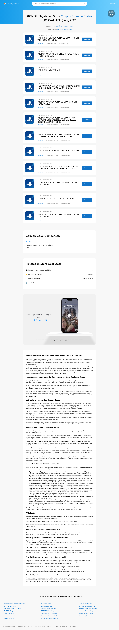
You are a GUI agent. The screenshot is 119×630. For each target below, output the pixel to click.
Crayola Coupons (8, 618)
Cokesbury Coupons (85, 616)
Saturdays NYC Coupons (49, 613)
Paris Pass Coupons (9, 606)
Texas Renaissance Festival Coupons (14, 604)
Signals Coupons (46, 606)
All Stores (113, 3)
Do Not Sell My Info (65, 626)
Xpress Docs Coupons (86, 613)
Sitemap (74, 626)
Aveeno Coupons (46, 604)
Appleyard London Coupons (12, 608)
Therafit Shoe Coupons (48, 608)
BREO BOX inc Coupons (48, 611)
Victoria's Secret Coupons (87, 611)
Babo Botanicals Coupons (11, 616)
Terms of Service (46, 626)
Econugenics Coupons (86, 604)
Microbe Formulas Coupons (88, 608)
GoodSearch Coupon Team (64, 26)
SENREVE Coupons (9, 611)
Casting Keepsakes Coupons (50, 618)
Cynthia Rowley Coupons (87, 606)
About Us (38, 626)
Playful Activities (51, 29)
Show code (87, 39)
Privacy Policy (55, 626)
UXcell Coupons (8, 613)
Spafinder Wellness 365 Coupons (51, 616)
